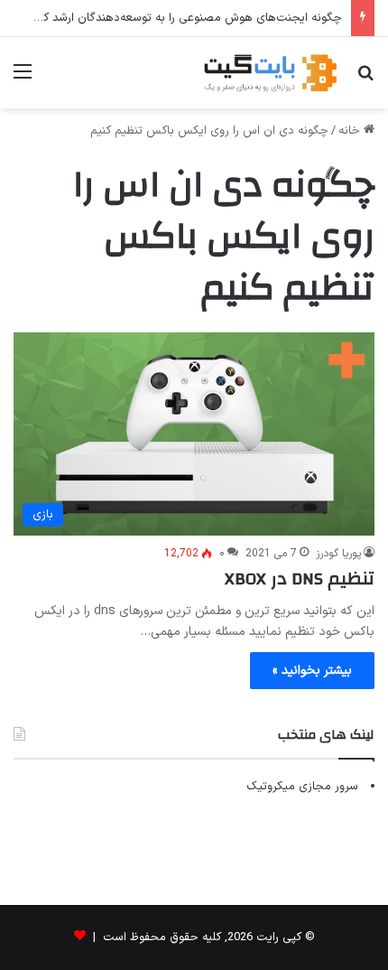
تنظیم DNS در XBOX (299, 578)
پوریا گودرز (338, 554)
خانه (351, 131)
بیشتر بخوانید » (312, 670)
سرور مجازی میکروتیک (302, 787)
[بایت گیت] (271, 73)
